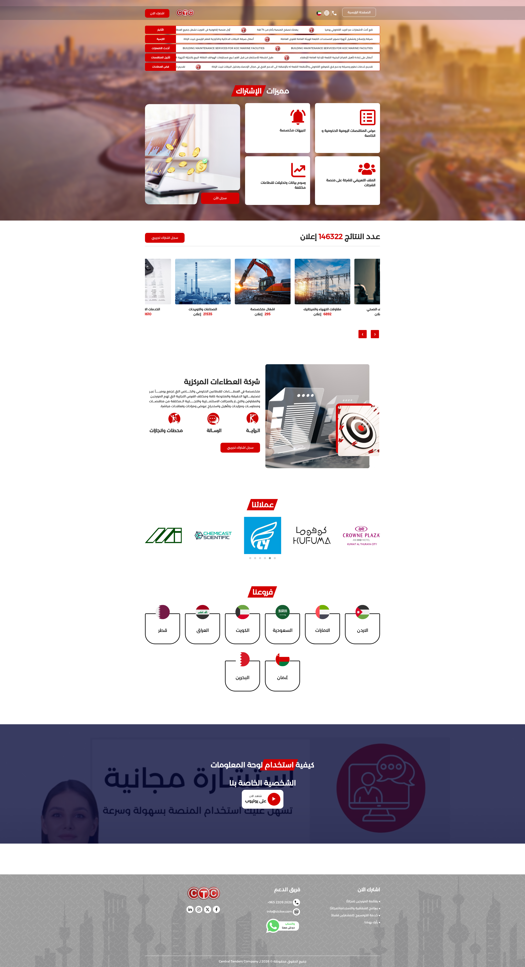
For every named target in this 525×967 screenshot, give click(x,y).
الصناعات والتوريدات (322, 309)
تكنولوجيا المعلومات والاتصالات (203, 309)
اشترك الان (157, 13)
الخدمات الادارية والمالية (263, 309)
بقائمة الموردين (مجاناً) (362, 901)
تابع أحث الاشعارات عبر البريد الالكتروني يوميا (350, 29)
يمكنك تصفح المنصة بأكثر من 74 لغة (278, 29)
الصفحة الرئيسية (359, 12)
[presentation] (375, 334)
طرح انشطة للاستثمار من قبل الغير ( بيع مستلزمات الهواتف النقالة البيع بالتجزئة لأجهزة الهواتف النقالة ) (217, 57)
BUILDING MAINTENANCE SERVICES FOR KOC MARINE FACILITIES (333, 48)
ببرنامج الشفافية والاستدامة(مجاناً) (354, 908)
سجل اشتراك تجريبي (165, 238)
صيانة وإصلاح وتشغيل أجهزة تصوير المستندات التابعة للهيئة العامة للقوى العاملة (328, 38)
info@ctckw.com (280, 912)
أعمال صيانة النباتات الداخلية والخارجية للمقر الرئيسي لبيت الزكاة (220, 38)
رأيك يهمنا (371, 922)
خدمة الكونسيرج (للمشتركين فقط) (355, 915)
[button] (274, 558)
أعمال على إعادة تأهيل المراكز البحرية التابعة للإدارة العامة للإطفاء (337, 57)
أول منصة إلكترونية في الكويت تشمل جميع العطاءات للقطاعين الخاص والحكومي (186, 29)
